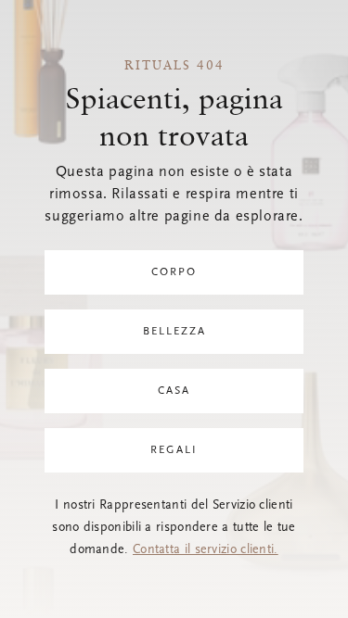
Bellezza (174, 331)
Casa (174, 391)
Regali (174, 450)
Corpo (174, 272)
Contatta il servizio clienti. (205, 550)
